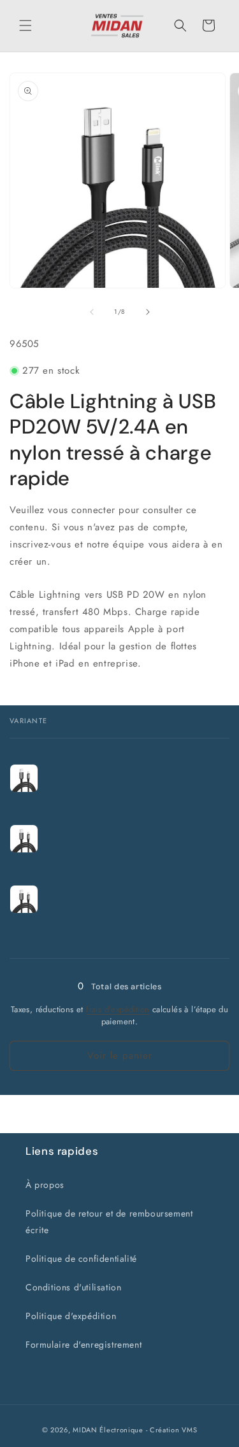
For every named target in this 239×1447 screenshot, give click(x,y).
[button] (25, 25)
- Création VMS (172, 1430)
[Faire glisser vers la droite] (148, 312)
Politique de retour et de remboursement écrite (108, 1221)
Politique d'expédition (70, 1315)
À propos (44, 1184)
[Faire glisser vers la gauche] (92, 312)
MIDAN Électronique (108, 1430)
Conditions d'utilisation (73, 1287)
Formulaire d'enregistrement (83, 1344)
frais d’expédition (117, 1009)
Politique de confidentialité (81, 1258)
